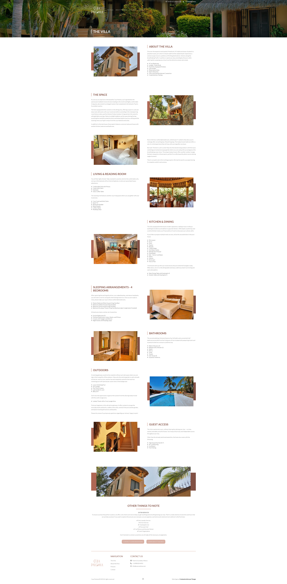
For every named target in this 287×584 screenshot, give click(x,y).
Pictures (132, 10)
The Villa (110, 10)
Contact (141, 10)
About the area (121, 10)
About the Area (115, 563)
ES (192, 10)
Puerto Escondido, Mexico (140, 560)
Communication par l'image (188, 579)
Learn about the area (156, 541)
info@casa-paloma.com (174, 1)
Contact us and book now (133, 541)
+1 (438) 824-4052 (190, 1)
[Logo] (97, 9)
